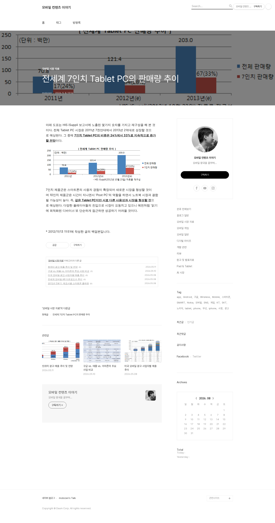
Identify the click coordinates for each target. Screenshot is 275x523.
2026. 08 (204, 398)
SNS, (206, 302)
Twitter (196, 356)
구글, (196, 297)
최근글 (180, 322)
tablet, (188, 308)
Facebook (183, 356)
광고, (227, 308)
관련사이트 (214, 498)
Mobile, (216, 297)
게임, (212, 302)
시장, (221, 308)
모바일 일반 (183, 234)
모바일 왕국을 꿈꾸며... (60, 397)
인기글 (190, 322)
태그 (58, 22)
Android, (187, 297)
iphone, (213, 308)
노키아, (180, 308)
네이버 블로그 (48, 498)
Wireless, (205, 297)
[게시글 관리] (64, 245)
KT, (218, 302)
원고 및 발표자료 (185, 259)
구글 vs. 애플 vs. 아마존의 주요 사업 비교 (68, 271)
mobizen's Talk (67, 498)
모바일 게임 (183, 228)
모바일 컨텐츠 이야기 (56, 7)
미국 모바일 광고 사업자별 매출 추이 (66, 275)
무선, (205, 308)
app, (179, 297)
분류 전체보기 (184, 209)
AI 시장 (180, 272)
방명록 (77, 22)
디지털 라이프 (184, 240)
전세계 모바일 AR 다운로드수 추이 (65, 279)
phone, (197, 308)
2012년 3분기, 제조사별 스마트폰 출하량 (68, 283)
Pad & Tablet (184, 266)
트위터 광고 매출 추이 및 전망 (63, 267)
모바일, (198, 302)
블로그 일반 (183, 215)
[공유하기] (60, 245)
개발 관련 (182, 247)
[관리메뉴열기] (268, 6)
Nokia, (190, 302)
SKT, (224, 302)
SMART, (181, 302)
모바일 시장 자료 (55, 260)
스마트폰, (226, 297)
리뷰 (179, 253)
